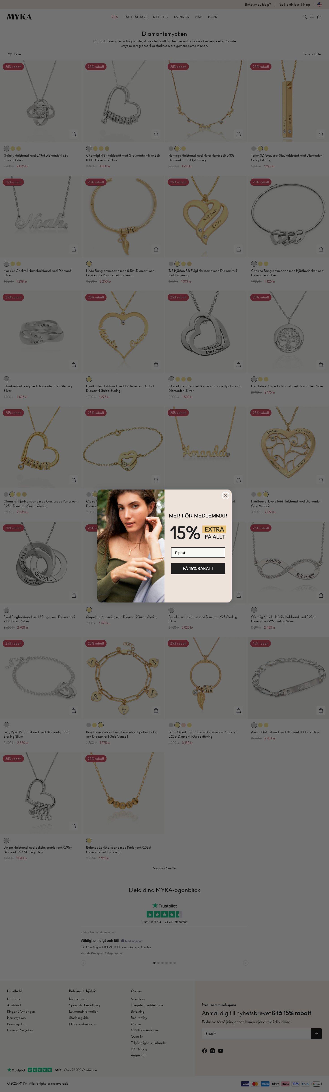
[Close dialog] (225, 495)
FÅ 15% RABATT (198, 568)
